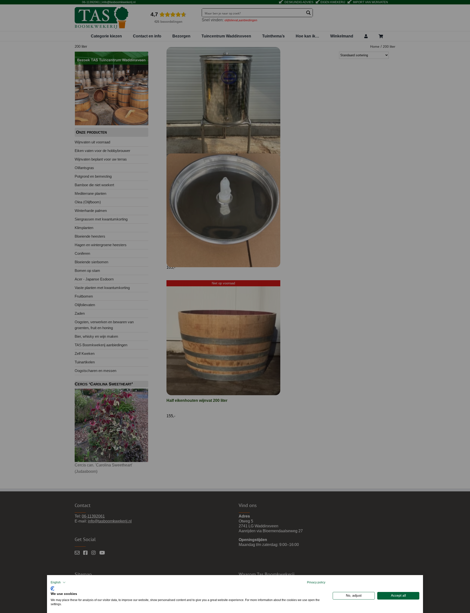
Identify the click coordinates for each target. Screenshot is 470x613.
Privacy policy (316, 582)
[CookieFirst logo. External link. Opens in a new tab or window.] (52, 588)
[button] (58, 582)
